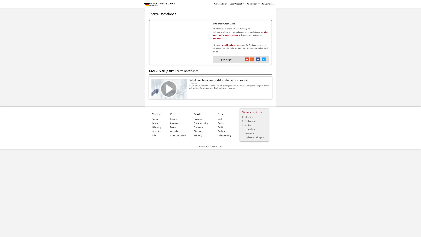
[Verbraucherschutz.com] (159, 4)
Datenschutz (216, 146)
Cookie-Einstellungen (254, 137)
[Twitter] (264, 59)
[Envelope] (247, 59)
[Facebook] (258, 59)
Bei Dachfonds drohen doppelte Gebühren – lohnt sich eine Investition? (218, 80)
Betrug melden (268, 4)
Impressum (204, 146)
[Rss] (252, 59)
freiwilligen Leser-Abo (231, 45)
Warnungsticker (220, 4)
